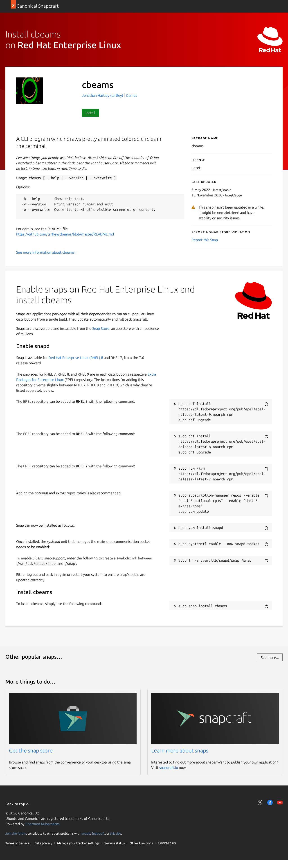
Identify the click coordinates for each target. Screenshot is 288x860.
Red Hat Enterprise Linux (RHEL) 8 (76, 358)
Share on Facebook (270, 802)
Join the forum (15, 833)
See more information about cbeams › (46, 252)
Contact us (167, 843)
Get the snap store (31, 751)
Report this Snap (204, 240)
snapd (86, 833)
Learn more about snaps (179, 751)
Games (131, 95)
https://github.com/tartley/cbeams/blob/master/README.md (65, 234)
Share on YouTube (280, 802)
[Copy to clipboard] (266, 404)
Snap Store (100, 328)
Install (90, 113)
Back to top (15, 804)
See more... (270, 657)
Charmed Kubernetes (42, 824)
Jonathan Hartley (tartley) (103, 95)
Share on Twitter (260, 802)
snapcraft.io (168, 767)
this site (115, 833)
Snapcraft (98, 833)
